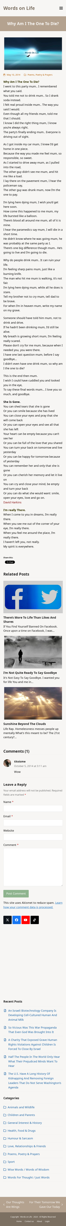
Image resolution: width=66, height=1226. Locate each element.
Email (8, 816)
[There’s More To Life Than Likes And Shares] (33, 596)
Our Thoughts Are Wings (13, 1204)
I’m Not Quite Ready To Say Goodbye (30, 673)
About (39, 1221)
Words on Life (19, 8)
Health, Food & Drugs (22, 1130)
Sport (11, 1162)
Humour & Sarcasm (20, 1138)
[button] (61, 8)
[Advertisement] (33, 962)
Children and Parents (21, 1115)
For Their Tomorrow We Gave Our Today (44, 1204)
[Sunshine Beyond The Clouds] (33, 703)
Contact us (29, 1221)
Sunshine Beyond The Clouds (24, 724)
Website (8, 830)
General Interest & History (25, 1123)
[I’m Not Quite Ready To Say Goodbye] (33, 652)
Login (47, 1221)
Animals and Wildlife (21, 1107)
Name (8, 802)
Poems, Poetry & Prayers (40, 74)
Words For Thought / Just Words (29, 1177)
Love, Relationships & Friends (27, 1146)
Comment (11, 845)
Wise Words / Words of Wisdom (28, 1169)
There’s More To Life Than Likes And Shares (29, 619)
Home (19, 1221)
